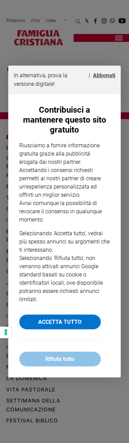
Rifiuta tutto (59, 359)
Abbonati (104, 75)
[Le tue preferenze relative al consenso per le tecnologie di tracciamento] (6, 332)
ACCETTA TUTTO (60, 322)
